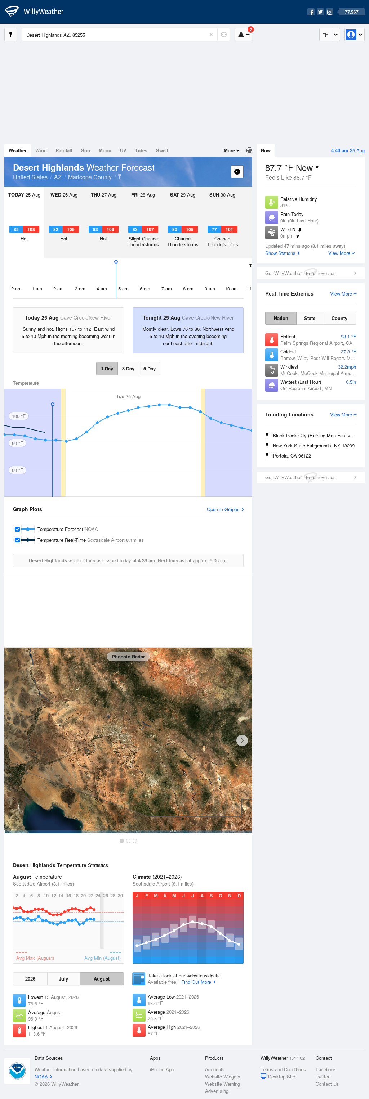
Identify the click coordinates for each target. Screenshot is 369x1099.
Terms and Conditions (283, 1069)
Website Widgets (222, 1076)
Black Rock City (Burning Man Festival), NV (315, 435)
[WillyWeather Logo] (38, 11)
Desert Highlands (119, 176)
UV (123, 150)
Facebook (326, 1069)
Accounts (215, 1069)
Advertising (216, 1090)
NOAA (41, 1076)
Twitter (322, 1076)
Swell (162, 150)
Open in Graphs (223, 509)
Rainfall (63, 150)
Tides (141, 150)
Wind (41, 150)
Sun (85, 150)
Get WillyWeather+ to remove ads (300, 273)
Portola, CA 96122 (292, 455)
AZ (58, 177)
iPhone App (162, 1069)
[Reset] (211, 34)
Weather (18, 150)
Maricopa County (90, 177)
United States (30, 177)
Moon (105, 150)
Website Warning (222, 1083)
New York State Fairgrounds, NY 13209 (314, 445)
